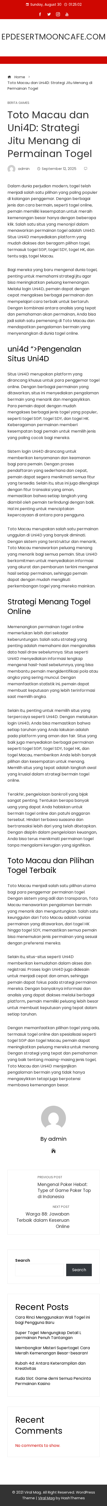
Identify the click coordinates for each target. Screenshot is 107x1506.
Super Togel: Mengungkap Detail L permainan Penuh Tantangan (48, 1335)
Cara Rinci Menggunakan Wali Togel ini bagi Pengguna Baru (52, 1319)
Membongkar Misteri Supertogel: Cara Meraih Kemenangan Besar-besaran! (52, 1350)
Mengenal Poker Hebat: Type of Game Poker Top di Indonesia (64, 1187)
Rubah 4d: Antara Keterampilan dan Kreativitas (50, 1365)
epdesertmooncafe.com (53, 36)
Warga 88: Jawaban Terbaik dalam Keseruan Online (42, 1217)
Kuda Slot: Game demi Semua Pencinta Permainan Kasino (53, 1381)
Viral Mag (46, 1498)
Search (22, 1260)
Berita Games (18, 103)
